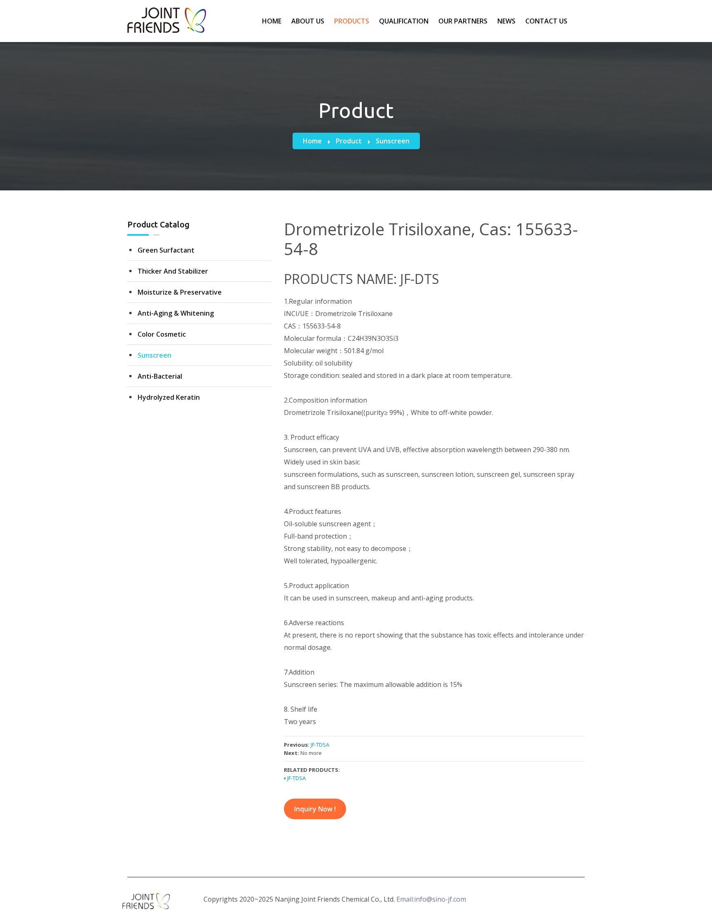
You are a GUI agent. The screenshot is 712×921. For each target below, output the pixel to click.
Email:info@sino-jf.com (431, 899)
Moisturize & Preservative (180, 292)
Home (312, 140)
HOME (271, 21)
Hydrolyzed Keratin (169, 397)
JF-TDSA (320, 744)
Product (349, 140)
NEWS (506, 21)
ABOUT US (307, 21)
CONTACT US (546, 21)
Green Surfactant (166, 250)
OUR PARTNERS (462, 21)
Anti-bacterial (160, 376)
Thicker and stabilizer (173, 271)
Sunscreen (393, 140)
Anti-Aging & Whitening (176, 313)
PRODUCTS (351, 21)
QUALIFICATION (404, 21)
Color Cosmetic (162, 334)
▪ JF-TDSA (295, 778)
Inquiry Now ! (315, 808)
